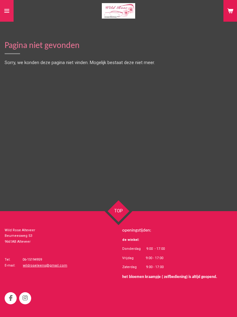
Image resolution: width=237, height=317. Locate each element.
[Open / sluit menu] (7, 11)
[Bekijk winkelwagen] (230, 11)
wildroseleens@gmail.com (45, 265)
